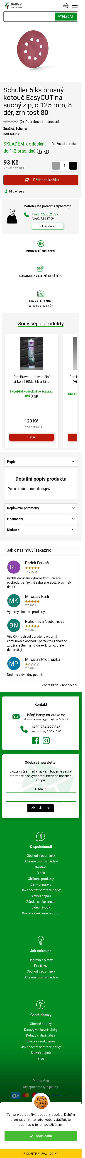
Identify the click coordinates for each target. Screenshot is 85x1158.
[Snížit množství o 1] (56, 166)
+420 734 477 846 (46, 727)
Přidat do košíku (46, 180)
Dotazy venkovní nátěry (41, 1030)
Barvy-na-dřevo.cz (35, 740)
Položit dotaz (47, 226)
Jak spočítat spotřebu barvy (41, 890)
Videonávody (41, 907)
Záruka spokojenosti (40, 902)
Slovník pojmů (41, 896)
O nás (41, 873)
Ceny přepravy (41, 884)
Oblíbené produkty (41, 879)
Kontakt (40, 867)
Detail (31, 437)
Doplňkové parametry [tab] (23, 508)
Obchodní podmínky (41, 855)
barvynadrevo (46, 740)
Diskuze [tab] (13, 530)
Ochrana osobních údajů (41, 861)
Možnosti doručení (65, 144)
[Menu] (74, 5)
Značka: (15, 128)
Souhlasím (44, 1136)
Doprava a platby (41, 960)
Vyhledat (66, 16)
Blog (41, 1058)
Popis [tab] (11, 462)
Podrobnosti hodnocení (42, 121)
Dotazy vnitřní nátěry (41, 1035)
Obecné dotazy (41, 1024)
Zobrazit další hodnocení (59, 685)
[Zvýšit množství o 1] (73, 166)
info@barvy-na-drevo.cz (46, 715)
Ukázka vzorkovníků (41, 1041)
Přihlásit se (41, 808)
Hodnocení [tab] (15, 519)
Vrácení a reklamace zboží (41, 913)
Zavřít (27, 191)
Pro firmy (40, 966)
